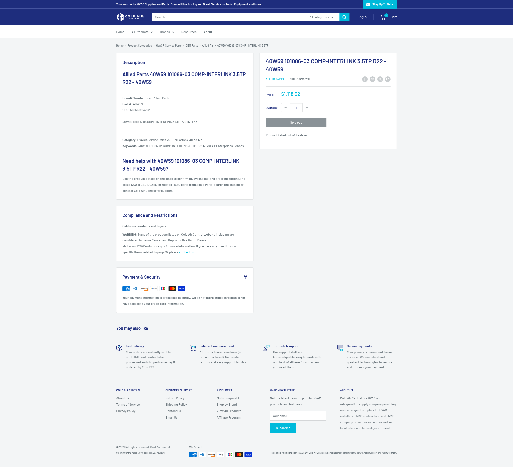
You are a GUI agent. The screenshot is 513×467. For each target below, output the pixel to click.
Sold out (296, 122)
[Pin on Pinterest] (372, 79)
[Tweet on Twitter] (380, 79)
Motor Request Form (231, 398)
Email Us (172, 417)
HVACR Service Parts (169, 45)
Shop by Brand (227, 404)
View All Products (229, 411)
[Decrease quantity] (285, 107)
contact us (186, 252)
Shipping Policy (176, 404)
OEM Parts (192, 45)
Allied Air (207, 45)
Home (120, 32)
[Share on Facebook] (365, 79)
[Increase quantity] (307, 107)
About (208, 32)
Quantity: (272, 107)
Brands (165, 32)
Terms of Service (128, 404)
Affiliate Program (228, 417)
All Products (139, 32)
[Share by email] (388, 79)
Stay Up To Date (382, 4)
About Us (122, 398)
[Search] (344, 17)
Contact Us (173, 411)
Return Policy (175, 398)
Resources (189, 32)
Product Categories (140, 45)
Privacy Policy (125, 411)
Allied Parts (275, 79)
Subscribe (283, 428)
